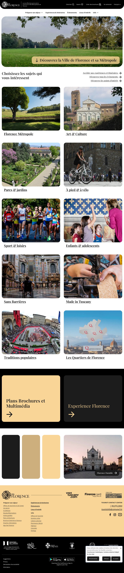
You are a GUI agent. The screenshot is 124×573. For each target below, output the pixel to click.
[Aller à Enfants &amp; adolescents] (93, 220)
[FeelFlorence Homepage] (11, 4)
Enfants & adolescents (82, 245)
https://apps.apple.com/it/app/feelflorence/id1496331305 (69, 559)
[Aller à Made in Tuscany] (93, 276)
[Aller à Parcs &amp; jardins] (31, 164)
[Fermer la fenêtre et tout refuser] (120, 547)
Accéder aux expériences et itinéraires (100, 73)
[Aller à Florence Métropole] (31, 109)
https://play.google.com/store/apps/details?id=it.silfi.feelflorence (55, 559)
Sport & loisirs (15, 245)
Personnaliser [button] (93, 558)
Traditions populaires (20, 357)
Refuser (106, 558)
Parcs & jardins (15, 190)
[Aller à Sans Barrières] (31, 276)
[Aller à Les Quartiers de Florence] (93, 332)
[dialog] (104, 554)
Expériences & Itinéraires (40, 503)
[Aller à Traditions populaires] (31, 332)
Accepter (115, 558)
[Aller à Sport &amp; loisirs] (31, 220)
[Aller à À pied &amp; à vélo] (93, 164)
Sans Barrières (15, 301)
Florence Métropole (18, 134)
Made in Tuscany (78, 301)
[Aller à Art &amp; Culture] (93, 109)
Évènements (35, 506)
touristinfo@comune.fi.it (111, 509)
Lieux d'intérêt (36, 510)
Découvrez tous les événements (104, 76)
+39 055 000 (116, 505)
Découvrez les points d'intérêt (104, 80)
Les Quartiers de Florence (85, 357)
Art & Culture (76, 134)
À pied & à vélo (77, 190)
